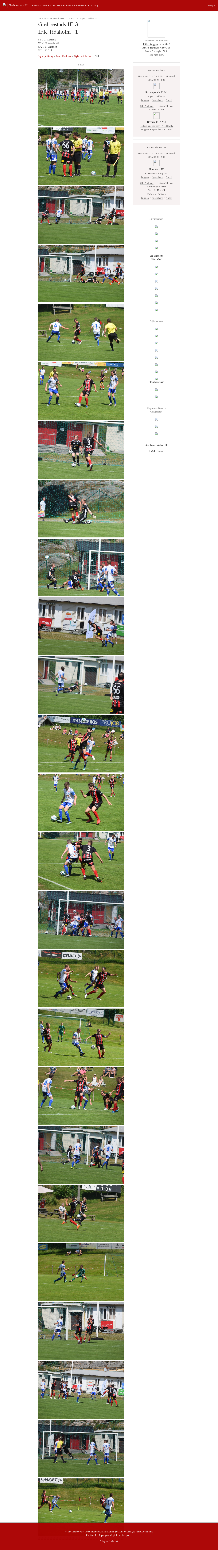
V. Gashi (49, 50)
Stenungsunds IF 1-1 (156, 92)
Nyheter (35, 5)
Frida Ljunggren (150, 44)
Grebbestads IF (18, 5)
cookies (80, 1531)
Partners (67, 5)
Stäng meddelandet (109, 1541)
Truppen (145, 99)
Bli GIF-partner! (156, 450)
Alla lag (56, 5)
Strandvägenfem (156, 381)
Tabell (169, 99)
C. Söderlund (50, 39)
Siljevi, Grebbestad (156, 96)
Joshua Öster (151, 51)
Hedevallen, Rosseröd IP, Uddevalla (156, 125)
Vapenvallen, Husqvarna (156, 173)
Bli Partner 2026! (82, 5)
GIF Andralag (146, 105)
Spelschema (157, 99)
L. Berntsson (51, 46)
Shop (95, 5)
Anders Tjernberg (150, 47)
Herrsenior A (144, 76)
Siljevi (82, 18)
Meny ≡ (211, 5)
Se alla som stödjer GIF (156, 444)
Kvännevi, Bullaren (156, 194)
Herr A (46, 5)
